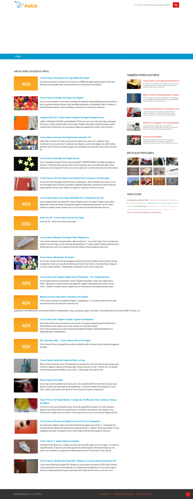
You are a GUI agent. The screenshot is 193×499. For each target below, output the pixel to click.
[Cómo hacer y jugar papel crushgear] (26, 447)
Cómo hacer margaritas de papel (57, 257)
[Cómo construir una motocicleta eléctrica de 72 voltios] (146, 161)
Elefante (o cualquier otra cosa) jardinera (161, 123)
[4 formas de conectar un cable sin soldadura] (159, 181)
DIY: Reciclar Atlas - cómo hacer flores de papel (65, 340)
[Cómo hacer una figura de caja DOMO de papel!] (26, 84)
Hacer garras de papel (51, 380)
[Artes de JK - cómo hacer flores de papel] (26, 224)
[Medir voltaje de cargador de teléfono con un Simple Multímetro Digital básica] (146, 181)
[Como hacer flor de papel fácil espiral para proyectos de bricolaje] (26, 184)
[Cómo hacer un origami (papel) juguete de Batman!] (26, 325)
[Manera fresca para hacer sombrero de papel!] (26, 303)
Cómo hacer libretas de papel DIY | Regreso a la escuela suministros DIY (78, 461)
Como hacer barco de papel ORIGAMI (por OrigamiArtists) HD (72, 198)
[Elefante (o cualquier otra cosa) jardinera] (134, 126)
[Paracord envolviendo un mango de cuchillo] (134, 112)
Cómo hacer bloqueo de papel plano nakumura (64, 237)
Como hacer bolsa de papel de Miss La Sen (62, 360)
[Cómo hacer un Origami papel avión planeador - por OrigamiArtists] (26, 283)
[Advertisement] (96, 32)
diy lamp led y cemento (159, 200)
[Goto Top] (188, 494)
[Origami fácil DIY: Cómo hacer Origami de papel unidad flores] (26, 123)
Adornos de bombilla (152, 137)
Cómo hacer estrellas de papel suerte (59, 158)
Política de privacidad (123, 494)
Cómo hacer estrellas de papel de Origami (62, 97)
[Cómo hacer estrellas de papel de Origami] (26, 104)
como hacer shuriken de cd (163, 209)
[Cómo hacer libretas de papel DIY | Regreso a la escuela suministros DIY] (26, 467)
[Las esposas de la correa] (133, 171)
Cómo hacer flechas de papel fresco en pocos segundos (70, 421)
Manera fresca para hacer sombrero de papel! (64, 297)
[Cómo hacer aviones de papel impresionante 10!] (26, 143)
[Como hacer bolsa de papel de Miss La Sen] (26, 366)
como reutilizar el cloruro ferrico (139, 209)
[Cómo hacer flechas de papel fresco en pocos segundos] (26, 427)
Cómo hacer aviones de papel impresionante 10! (65, 137)
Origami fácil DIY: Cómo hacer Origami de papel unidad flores (72, 117)
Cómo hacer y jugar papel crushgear (59, 441)
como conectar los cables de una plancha (144, 212)
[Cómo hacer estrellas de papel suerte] (26, 164)
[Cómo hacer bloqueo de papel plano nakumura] (26, 243)
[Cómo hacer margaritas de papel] (26, 263)
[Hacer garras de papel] (26, 386)
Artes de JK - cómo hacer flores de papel (62, 217)
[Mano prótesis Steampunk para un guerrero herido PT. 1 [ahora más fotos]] (134, 98)
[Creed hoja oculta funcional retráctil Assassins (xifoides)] (172, 171)
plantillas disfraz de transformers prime (163, 206)
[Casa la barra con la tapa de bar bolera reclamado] (134, 84)
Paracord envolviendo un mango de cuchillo (162, 109)
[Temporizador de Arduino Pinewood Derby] (133, 161)
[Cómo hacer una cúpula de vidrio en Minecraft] (133, 181)
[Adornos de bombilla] (134, 140)
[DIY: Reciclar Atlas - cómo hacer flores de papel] (26, 346)
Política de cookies (144, 494)
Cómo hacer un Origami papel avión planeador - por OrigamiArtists (74, 277)
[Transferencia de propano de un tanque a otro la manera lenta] (172, 161)
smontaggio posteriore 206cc (138, 200)
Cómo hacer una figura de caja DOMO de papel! (64, 78)
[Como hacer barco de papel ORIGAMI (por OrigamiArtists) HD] (26, 204)
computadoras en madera (156, 203)
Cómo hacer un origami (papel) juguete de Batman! (67, 319)
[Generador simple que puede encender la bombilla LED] (172, 181)
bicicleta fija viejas (140, 206)
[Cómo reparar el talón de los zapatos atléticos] (159, 161)
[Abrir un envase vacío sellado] (146, 171)
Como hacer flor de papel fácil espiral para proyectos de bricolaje (74, 178)
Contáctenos (105, 494)
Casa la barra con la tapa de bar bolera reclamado (165, 81)
